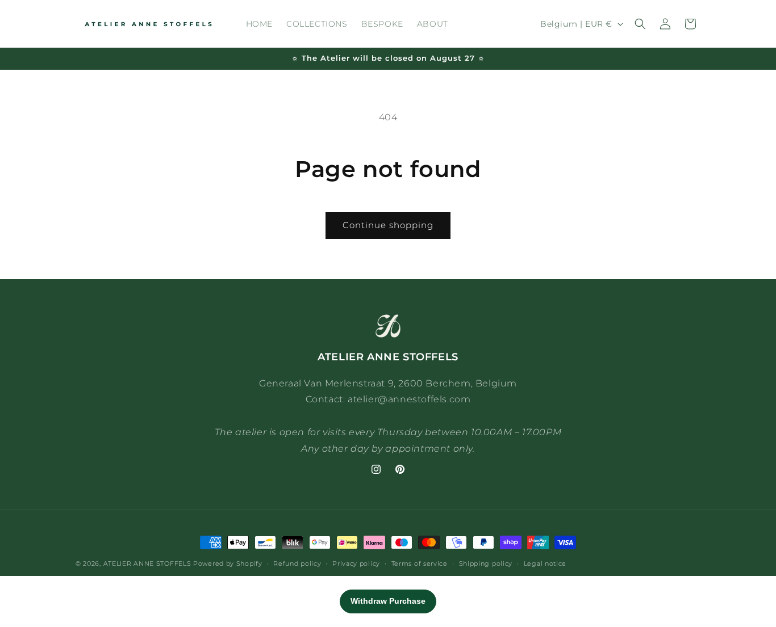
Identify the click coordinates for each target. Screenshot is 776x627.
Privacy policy (356, 563)
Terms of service (419, 563)
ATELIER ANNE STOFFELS (147, 563)
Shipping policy (486, 563)
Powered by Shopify (227, 563)
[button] (640, 23)
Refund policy (297, 563)
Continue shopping (388, 225)
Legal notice (545, 563)
